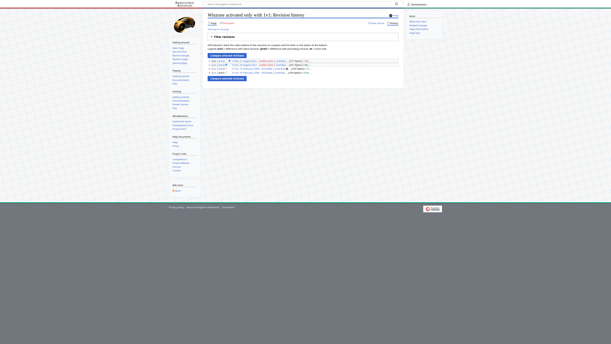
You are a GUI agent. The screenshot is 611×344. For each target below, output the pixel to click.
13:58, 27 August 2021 (244, 60)
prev (221, 60)
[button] (303, 37)
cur (214, 64)
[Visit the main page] (184, 22)
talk (271, 60)
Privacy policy (176, 207)
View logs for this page (218, 29)
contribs (280, 60)
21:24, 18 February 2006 (246, 68)
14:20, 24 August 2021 (244, 64)
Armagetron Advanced (184, 4)
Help (395, 15)
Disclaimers (228, 207)
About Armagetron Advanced (202, 207)
